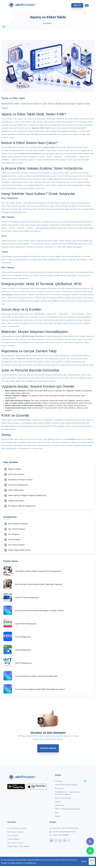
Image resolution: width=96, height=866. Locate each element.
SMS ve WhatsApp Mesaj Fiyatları (67, 809)
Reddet (84, 861)
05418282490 (64, 835)
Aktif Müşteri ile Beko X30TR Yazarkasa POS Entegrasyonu (38, 571)
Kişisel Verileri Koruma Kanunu (66, 785)
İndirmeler (59, 781)
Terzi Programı (12, 835)
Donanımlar (59, 788)
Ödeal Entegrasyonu (23, 650)
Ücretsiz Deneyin (48, 748)
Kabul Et (92, 861)
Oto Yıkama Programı (15, 843)
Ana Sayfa (47, 23)
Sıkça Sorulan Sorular (63, 798)
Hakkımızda (59, 805)
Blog (56, 812)
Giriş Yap (77, 5)
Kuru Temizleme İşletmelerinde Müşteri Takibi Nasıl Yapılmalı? (39, 584)
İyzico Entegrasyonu (23, 637)
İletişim (57, 816)
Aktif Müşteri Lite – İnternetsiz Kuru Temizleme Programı (68, 793)
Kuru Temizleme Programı (17, 828)
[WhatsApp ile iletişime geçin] (90, 850)
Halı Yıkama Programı (15, 832)
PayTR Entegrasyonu (23, 663)
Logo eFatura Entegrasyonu (25, 624)
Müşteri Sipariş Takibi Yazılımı (18, 846)
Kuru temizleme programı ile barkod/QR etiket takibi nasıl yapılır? (40, 689)
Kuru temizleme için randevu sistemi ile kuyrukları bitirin (36, 676)
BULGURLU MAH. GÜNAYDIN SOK (65, 828)
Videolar (58, 802)
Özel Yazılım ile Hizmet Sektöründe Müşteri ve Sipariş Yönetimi (39, 611)
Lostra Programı (13, 839)
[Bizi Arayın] (90, 841)
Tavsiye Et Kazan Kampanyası (27, 597)
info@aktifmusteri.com (67, 832)
